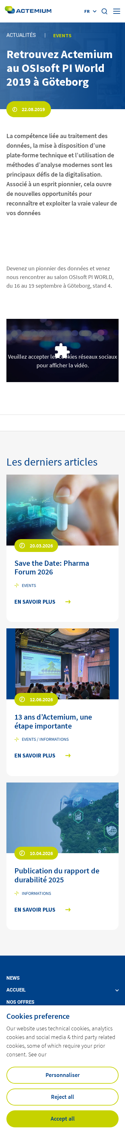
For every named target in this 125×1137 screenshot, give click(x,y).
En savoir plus (34, 602)
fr (87, 11)
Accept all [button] (63, 1118)
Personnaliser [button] (63, 1075)
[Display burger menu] (116, 11)
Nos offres (20, 1002)
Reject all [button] (62, 1096)
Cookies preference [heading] (38, 1016)
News (13, 978)
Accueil (16, 990)
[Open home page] (28, 11)
